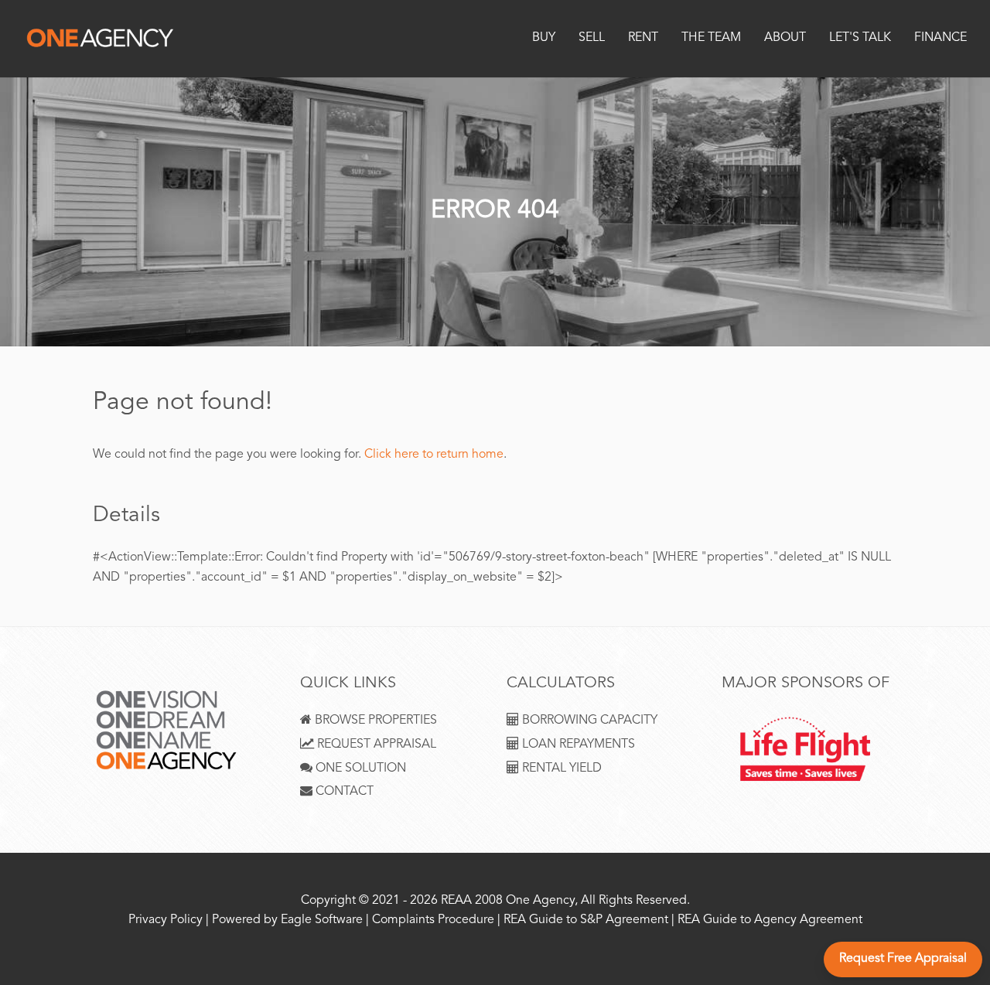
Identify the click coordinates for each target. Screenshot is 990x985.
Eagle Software (322, 920)
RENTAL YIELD (560, 768)
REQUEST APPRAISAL (375, 745)
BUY (543, 38)
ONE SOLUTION (359, 768)
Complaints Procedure (433, 920)
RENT (643, 38)
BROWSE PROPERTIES (374, 721)
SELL (592, 38)
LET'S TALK (860, 38)
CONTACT (343, 792)
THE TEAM (711, 38)
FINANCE (940, 38)
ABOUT (785, 38)
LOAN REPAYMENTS (577, 745)
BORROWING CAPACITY (588, 721)
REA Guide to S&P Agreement (587, 920)
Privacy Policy (165, 920)
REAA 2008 (472, 901)
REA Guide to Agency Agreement (770, 920)
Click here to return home (434, 455)
